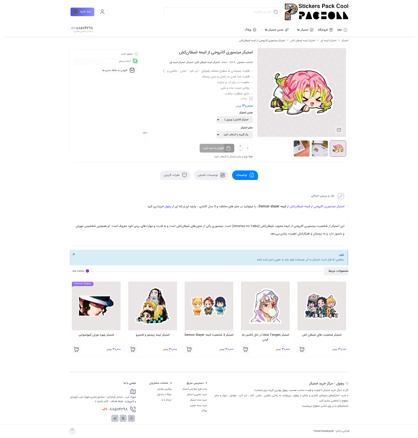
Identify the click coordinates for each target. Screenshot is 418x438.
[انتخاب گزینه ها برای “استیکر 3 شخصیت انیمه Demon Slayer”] (241, 349)
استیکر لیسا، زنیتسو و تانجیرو (205, 335)
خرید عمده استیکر (198, 400)
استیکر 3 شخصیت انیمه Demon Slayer (261, 335)
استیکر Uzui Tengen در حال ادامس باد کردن (317, 337)
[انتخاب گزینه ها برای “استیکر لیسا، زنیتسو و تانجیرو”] (184, 349)
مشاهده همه (78, 271)
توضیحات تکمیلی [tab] (208, 175)
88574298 (115, 409)
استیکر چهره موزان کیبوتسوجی (148, 335)
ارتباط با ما (166, 400)
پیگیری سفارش (164, 389)
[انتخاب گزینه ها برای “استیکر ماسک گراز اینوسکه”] (72, 349)
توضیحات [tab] (242, 175)
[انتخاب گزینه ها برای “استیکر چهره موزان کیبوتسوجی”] (128, 349)
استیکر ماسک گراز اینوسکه (92, 335)
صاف (144, 133)
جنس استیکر (246, 112)
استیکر (345, 40)
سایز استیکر (247, 128)
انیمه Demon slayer (272, 206)
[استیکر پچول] (316, 12)
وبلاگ (204, 411)
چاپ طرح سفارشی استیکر (194, 389)
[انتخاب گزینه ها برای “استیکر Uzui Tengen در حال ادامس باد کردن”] (297, 349)
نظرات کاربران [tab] (172, 175)
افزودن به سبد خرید (213, 148)
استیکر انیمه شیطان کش (302, 40)
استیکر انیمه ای (328, 40)
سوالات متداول (164, 395)
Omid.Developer (324, 431)
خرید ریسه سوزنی (198, 405)
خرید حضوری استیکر (197, 395)
